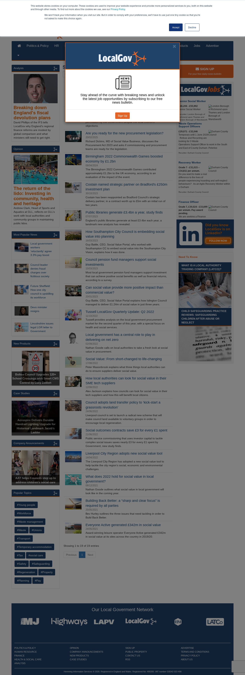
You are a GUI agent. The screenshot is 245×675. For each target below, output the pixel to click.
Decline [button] (192, 27)
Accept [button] (175, 27)
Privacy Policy (118, 9)
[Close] (174, 46)
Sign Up (122, 115)
